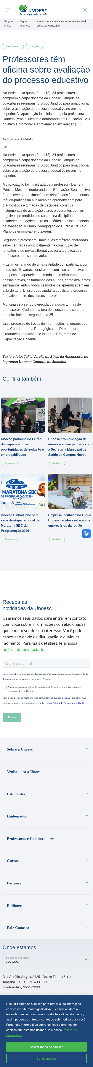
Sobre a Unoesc (20, 749)
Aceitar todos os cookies (46, 1047)
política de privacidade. (24, 649)
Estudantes (16, 794)
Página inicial (8, 23)
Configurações (46, 1058)
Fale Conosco (18, 928)
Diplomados (17, 816)
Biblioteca (15, 905)
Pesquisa (14, 883)
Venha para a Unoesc (24, 771)
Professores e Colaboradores (31, 838)
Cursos (13, 861)
